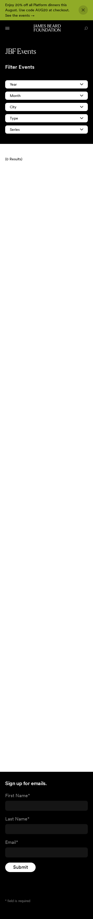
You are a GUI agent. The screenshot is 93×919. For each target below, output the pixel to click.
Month (15, 96)
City (13, 107)
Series (15, 129)
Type (14, 118)
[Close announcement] (83, 10)
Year (13, 84)
